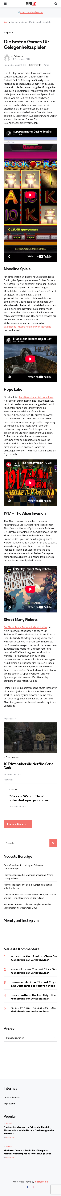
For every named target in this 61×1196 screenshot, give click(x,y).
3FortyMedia (41, 1181)
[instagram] (33, 1187)
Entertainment (12, 757)
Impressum (9, 1103)
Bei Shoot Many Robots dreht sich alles (25, 627)
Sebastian (18, 56)
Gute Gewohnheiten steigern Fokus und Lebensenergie (24, 867)
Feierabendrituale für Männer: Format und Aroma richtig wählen (28, 876)
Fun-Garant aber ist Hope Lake (36, 397)
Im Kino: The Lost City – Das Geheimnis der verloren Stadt (34, 958)
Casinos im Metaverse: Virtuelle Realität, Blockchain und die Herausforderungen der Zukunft (30, 896)
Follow (31, 935)
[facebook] (28, 1187)
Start (6, 22)
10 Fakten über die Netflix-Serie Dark (28, 766)
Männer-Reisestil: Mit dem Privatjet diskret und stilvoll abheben (28, 886)
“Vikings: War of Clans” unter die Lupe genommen (29, 798)
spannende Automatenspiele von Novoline (27, 326)
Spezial (9, 32)
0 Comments (35, 65)
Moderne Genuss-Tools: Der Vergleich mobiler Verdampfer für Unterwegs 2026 (27, 906)
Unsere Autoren (12, 1097)
